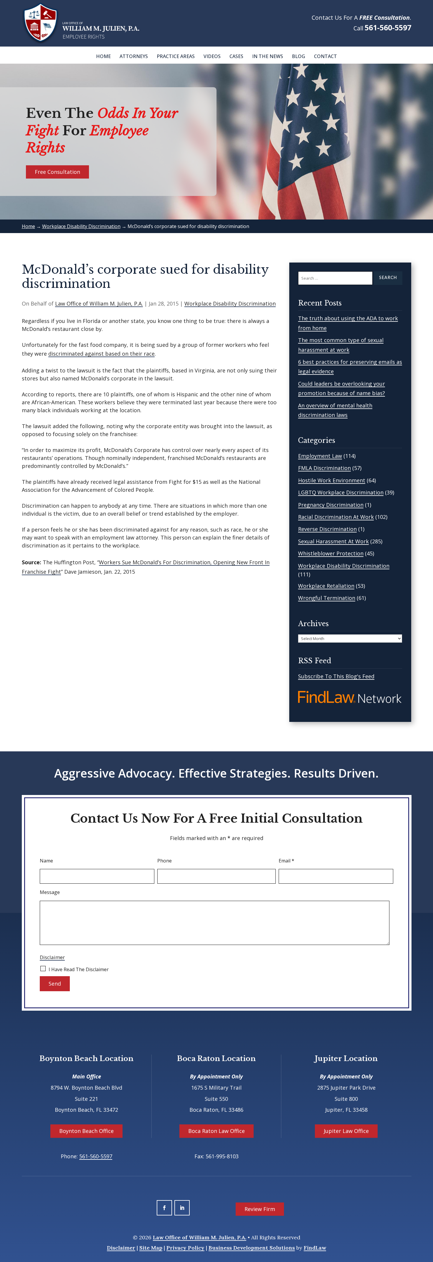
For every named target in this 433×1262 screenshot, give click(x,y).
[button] (427, 1219)
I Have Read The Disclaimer (79, 969)
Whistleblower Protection (330, 553)
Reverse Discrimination (327, 528)
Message (50, 892)
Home (103, 56)
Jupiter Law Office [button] (346, 1130)
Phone (164, 860)
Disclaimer (52, 957)
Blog (298, 56)
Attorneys (134, 56)
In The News (267, 56)
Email (286, 860)
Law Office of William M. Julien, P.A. (99, 303)
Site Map (150, 1247)
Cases (236, 56)
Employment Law (320, 455)
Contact (325, 56)
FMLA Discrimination (324, 467)
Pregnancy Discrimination (330, 504)
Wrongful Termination (326, 597)
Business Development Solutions (252, 1247)
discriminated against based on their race (101, 353)
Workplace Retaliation (326, 585)
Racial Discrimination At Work (336, 516)
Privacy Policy (185, 1247)
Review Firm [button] (259, 1208)
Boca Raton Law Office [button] (216, 1130)
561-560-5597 (388, 27)
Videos (212, 56)
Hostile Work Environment (331, 480)
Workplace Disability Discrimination (230, 303)
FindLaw (315, 1247)
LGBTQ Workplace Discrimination (341, 492)
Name (46, 860)
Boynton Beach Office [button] (86, 1130)
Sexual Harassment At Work (333, 541)
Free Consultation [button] (57, 171)
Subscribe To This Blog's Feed (336, 676)
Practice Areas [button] (176, 56)
